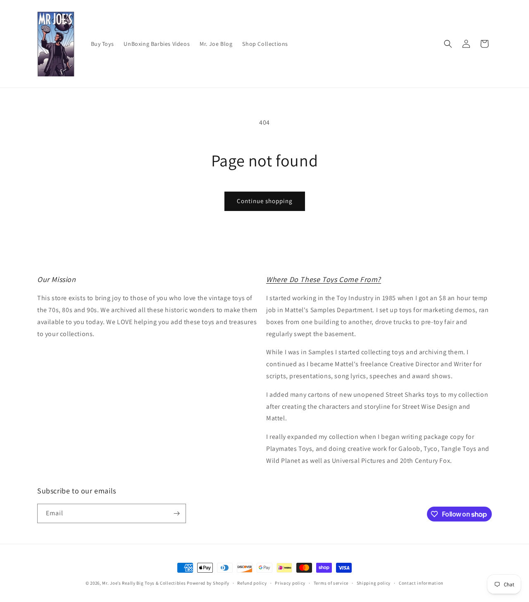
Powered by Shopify (208, 583)
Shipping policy (374, 583)
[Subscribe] (176, 513)
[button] (448, 44)
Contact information (421, 583)
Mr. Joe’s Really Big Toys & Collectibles (144, 583)
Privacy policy (290, 583)
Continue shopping (265, 201)
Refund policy (252, 583)
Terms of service (331, 583)
